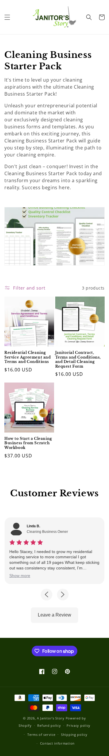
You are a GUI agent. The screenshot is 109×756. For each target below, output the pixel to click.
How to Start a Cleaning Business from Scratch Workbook (28, 443)
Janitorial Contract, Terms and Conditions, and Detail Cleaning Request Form (78, 359)
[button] (7, 17)
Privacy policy (78, 725)
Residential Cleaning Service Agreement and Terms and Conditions (27, 357)
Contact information (57, 743)
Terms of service (41, 734)
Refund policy (49, 725)
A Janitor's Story (51, 718)
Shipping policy (74, 734)
